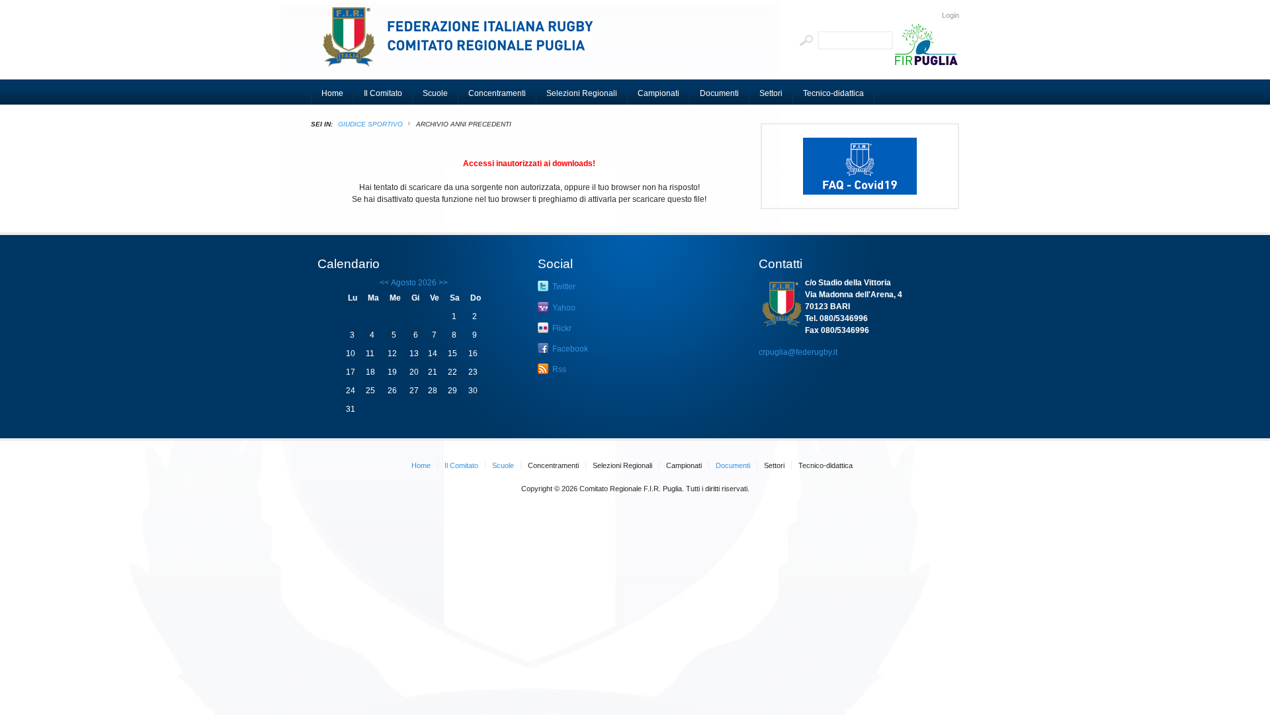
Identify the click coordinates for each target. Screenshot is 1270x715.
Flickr (561, 328)
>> (442, 282)
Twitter (562, 286)
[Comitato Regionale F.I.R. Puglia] (463, 43)
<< (384, 282)
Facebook (569, 349)
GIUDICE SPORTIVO (370, 124)
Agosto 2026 (414, 282)
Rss (558, 369)
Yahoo (562, 307)
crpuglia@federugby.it (798, 352)
